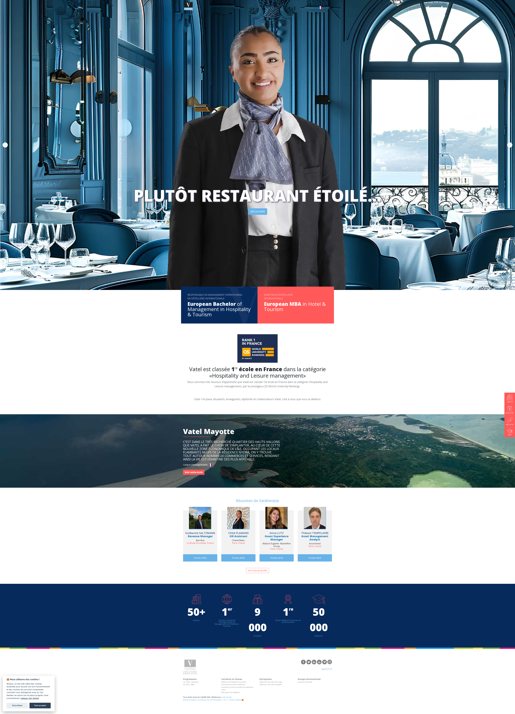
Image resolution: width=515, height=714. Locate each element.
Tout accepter (40, 705)
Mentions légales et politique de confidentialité (202, 700)
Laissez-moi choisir (30, 698)
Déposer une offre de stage (271, 682)
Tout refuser (17, 705)
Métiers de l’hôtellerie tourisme (234, 682)
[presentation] (5, 145)
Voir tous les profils (257, 570)
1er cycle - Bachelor (191, 682)
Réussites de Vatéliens (230, 692)
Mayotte (327, 669)
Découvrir (257, 211)
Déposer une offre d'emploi (271, 684)
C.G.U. (224, 700)
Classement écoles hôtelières (233, 684)
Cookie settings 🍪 (236, 700)
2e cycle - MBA (188, 684)
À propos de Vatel (305, 682)
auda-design (226, 697)
